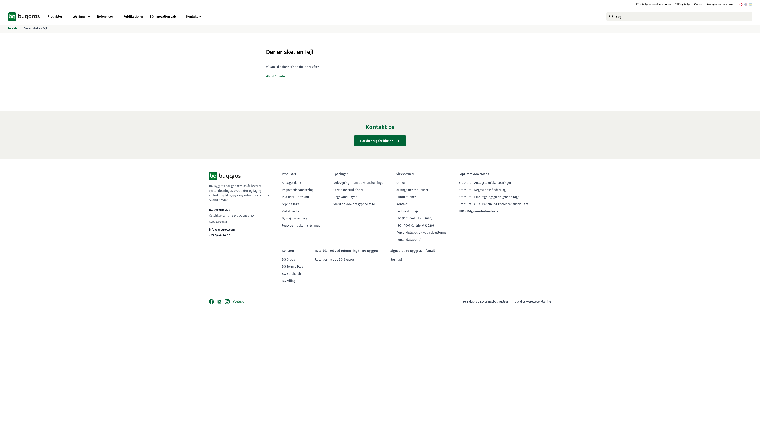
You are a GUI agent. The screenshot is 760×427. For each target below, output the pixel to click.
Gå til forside (275, 76)
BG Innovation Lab (163, 16)
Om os (698, 4)
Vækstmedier (291, 211)
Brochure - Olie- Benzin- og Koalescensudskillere (493, 204)
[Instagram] (227, 301)
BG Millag (288, 281)
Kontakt (192, 16)
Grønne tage (290, 204)
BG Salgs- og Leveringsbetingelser (485, 301)
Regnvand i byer (345, 197)
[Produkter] (64, 16)
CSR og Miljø (682, 4)
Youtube (239, 301)
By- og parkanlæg (294, 218)
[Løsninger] (89, 16)
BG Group (288, 259)
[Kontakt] (200, 16)
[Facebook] (211, 301)
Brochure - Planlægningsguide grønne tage (488, 197)
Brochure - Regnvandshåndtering (482, 190)
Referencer (105, 16)
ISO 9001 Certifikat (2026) (414, 218)
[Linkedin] (219, 301)
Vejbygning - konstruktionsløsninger (359, 183)
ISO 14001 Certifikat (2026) (415, 225)
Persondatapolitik (409, 240)
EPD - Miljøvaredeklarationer (653, 4)
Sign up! (396, 259)
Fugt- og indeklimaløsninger (302, 225)
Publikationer (133, 16)
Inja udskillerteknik (296, 197)
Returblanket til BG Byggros (334, 259)
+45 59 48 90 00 (219, 235)
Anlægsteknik (291, 183)
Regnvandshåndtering (297, 190)
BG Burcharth (291, 274)
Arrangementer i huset (720, 4)
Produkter (55, 16)
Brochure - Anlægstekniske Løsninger (484, 183)
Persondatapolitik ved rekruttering (421, 232)
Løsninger (79, 16)
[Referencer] (115, 16)
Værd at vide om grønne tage (354, 204)
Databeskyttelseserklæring (533, 301)
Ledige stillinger (408, 211)
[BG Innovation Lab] (178, 16)
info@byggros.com (222, 229)
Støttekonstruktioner (348, 190)
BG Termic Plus (292, 266)
